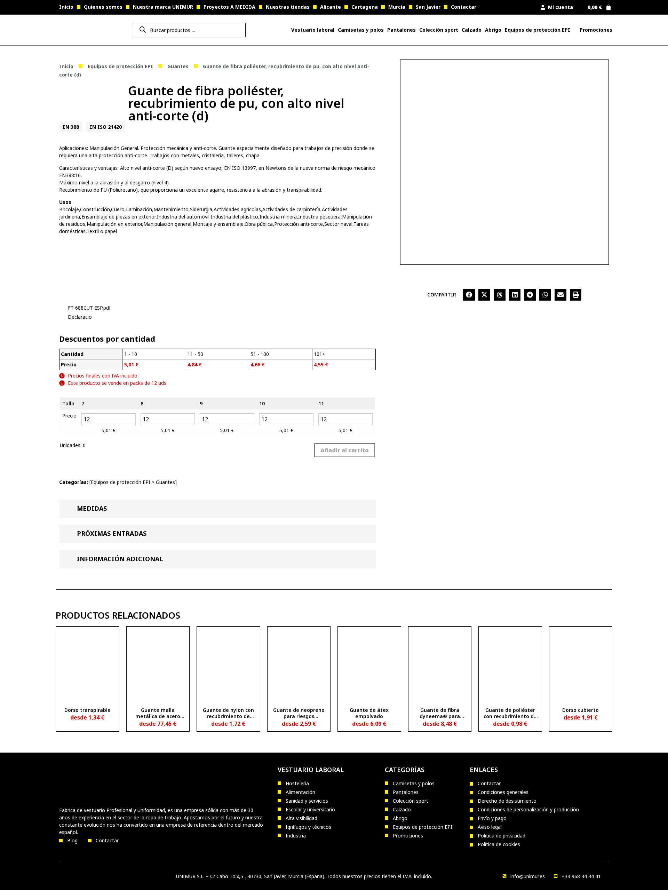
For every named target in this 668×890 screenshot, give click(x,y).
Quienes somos (103, 6)
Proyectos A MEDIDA (229, 6)
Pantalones (401, 29)
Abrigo (493, 29)
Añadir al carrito (344, 450)
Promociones (596, 29)
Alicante (330, 6)
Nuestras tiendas (288, 6)
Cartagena (364, 6)
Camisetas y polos (361, 29)
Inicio (66, 6)
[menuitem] (312, 29)
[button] (469, 295)
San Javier (428, 6)
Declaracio (80, 316)
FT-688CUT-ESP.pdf (89, 307)
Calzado (472, 29)
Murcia (396, 6)
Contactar (463, 6)
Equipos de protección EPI (537, 29)
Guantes (178, 66)
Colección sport (438, 29)
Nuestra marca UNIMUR (163, 6)
